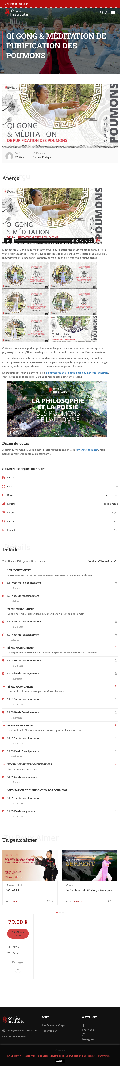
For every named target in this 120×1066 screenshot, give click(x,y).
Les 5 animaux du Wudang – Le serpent (89, 890)
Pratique (46, 157)
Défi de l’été (12, 890)
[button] (57, 912)
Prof (17, 153)
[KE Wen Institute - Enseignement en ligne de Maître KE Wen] (17, 12)
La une (37, 157)
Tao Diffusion (49, 1030)
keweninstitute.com (87, 449)
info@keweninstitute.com (22, 1030)
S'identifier (22, 3)
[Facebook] (18, 970)
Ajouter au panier (18, 934)
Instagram (88, 1039)
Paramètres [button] (104, 1055)
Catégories (39, 153)
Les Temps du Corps (53, 1025)
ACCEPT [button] (60, 1060)
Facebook (88, 1030)
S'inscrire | (10, 3)
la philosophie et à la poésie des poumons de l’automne (76, 372)
